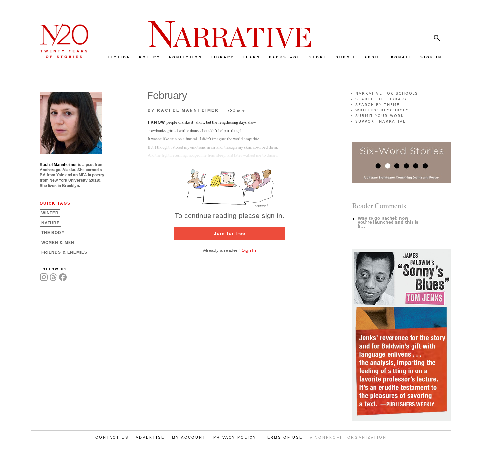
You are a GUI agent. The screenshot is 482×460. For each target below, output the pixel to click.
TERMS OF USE (283, 437)
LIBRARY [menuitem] (222, 57)
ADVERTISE (150, 437)
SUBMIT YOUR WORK (379, 116)
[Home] (61, 56)
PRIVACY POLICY (234, 437)
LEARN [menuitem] (251, 57)
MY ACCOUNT (189, 437)
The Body (53, 232)
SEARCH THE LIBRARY (381, 99)
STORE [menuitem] (318, 57)
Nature (50, 223)
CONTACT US (112, 437)
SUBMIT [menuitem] (346, 57)
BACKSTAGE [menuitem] (285, 57)
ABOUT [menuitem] (373, 57)
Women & (57, 242)
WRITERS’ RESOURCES (382, 110)
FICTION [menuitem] (119, 57)
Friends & (64, 252)
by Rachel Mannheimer (183, 110)
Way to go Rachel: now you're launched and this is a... (388, 222)
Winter (50, 213)
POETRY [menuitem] (150, 57)
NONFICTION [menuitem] (185, 57)
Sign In (249, 250)
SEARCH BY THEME (377, 105)
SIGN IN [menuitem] (431, 57)
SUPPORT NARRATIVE (380, 121)
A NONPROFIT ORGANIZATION (348, 437)
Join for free (229, 233)
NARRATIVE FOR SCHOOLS (386, 93)
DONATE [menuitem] (401, 57)
